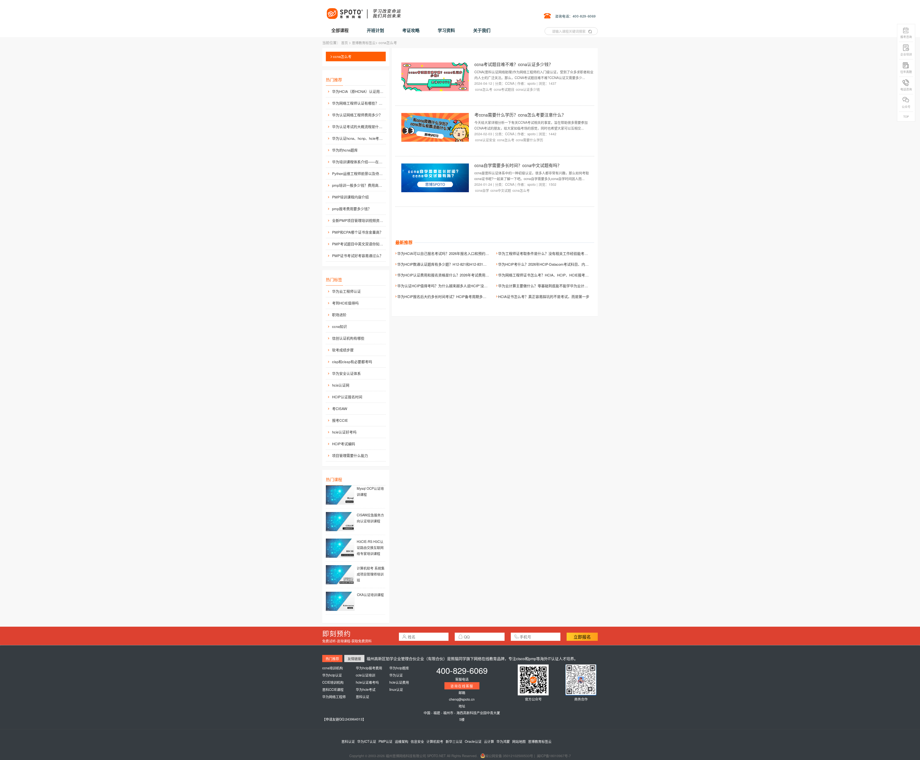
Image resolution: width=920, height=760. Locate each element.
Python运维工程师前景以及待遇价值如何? (358, 173)
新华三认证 (454, 741)
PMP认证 (385, 741)
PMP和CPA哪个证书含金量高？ (357, 232)
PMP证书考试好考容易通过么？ (357, 255)
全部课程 (340, 30)
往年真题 (906, 72)
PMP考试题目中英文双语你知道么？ (358, 243)
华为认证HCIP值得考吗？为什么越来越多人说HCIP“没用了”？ (446, 285)
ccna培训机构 (332, 667)
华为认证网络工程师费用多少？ (357, 114)
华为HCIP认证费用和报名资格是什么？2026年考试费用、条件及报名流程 (455, 274)
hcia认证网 (340, 385)
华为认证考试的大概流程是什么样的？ (358, 126)
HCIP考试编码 (343, 443)
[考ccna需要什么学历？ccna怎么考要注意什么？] (435, 126)
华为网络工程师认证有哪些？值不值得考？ (358, 103)
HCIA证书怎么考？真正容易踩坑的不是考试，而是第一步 (543, 296)
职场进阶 (339, 314)
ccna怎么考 (342, 56)
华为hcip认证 (332, 675)
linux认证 (396, 689)
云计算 (489, 741)
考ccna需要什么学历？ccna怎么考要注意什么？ (520, 115)
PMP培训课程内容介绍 (350, 196)
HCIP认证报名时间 (347, 396)
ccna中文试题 (500, 190)
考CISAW (339, 408)
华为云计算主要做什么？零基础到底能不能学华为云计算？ (545, 285)
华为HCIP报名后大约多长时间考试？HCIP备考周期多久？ (443, 296)
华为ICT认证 (366, 741)
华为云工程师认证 (346, 291)
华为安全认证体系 (346, 373)
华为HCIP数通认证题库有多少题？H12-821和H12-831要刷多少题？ (451, 264)
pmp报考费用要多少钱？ (351, 208)
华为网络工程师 (334, 696)
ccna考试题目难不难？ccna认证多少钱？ (513, 64)
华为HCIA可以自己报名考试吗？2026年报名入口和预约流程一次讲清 (452, 253)
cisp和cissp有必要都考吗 (352, 361)
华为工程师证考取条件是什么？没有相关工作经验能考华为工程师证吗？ (555, 253)
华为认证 (396, 675)
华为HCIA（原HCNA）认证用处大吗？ (358, 91)
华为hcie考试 (365, 689)
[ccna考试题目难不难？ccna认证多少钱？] (435, 76)
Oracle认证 (473, 741)
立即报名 (582, 637)
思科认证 (362, 696)
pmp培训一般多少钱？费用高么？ (358, 185)
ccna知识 (339, 326)
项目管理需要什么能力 (350, 455)
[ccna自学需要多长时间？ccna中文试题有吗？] (435, 177)
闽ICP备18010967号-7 (554, 755)
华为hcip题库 (399, 667)
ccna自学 (482, 190)
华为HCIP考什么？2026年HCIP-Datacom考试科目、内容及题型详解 (552, 264)
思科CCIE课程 (333, 689)
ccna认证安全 (485, 139)
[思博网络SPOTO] (363, 11)
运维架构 (401, 741)
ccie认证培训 (365, 675)
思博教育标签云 (363, 42)
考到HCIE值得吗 (345, 302)
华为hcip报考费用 (369, 667)
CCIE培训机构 (333, 682)
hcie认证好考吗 (344, 431)
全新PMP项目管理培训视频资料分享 (358, 220)
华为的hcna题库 (345, 149)
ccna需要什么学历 (529, 139)
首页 (344, 42)
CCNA (509, 83)
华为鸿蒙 (503, 741)
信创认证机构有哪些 (348, 338)
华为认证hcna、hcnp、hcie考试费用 (358, 138)
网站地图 (519, 741)
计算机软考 (434, 741)
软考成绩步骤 (343, 349)
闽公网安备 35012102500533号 (509, 755)
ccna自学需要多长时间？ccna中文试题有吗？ (518, 165)
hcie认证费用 (399, 682)
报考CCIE (340, 420)
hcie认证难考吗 (367, 682)
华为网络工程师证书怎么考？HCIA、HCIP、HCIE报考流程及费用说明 (554, 274)
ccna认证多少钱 (528, 89)
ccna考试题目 (504, 89)
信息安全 (417, 741)
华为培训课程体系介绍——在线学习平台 (358, 161)
